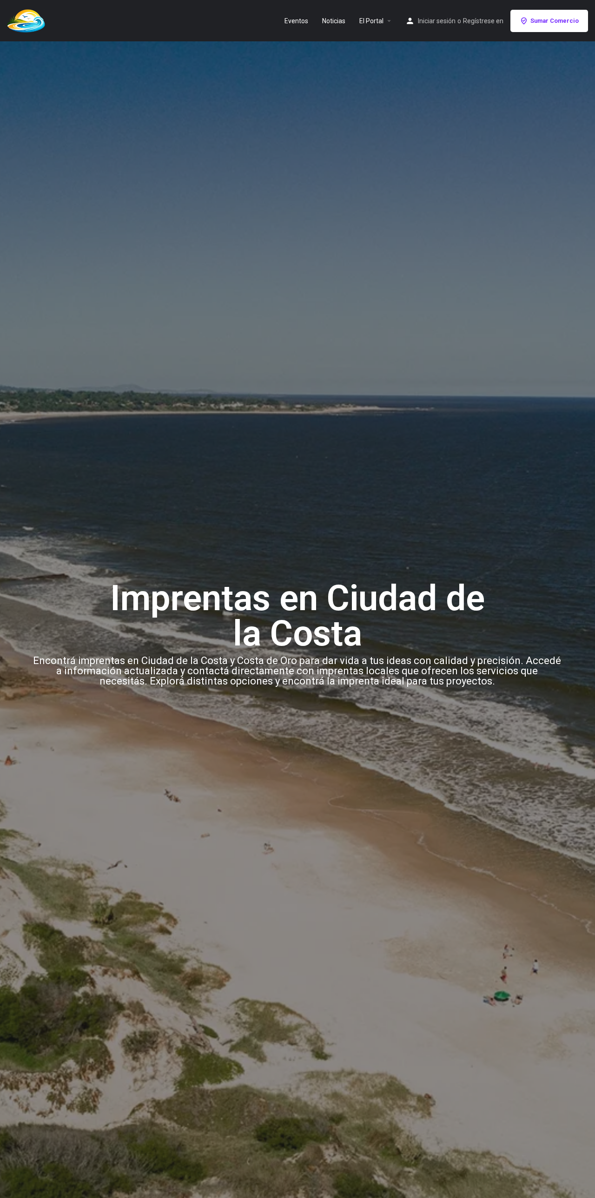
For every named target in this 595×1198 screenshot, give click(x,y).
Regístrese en (483, 21)
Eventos (296, 21)
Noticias (333, 21)
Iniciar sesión (437, 21)
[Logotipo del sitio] (27, 20)
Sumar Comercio (554, 20)
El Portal (371, 21)
